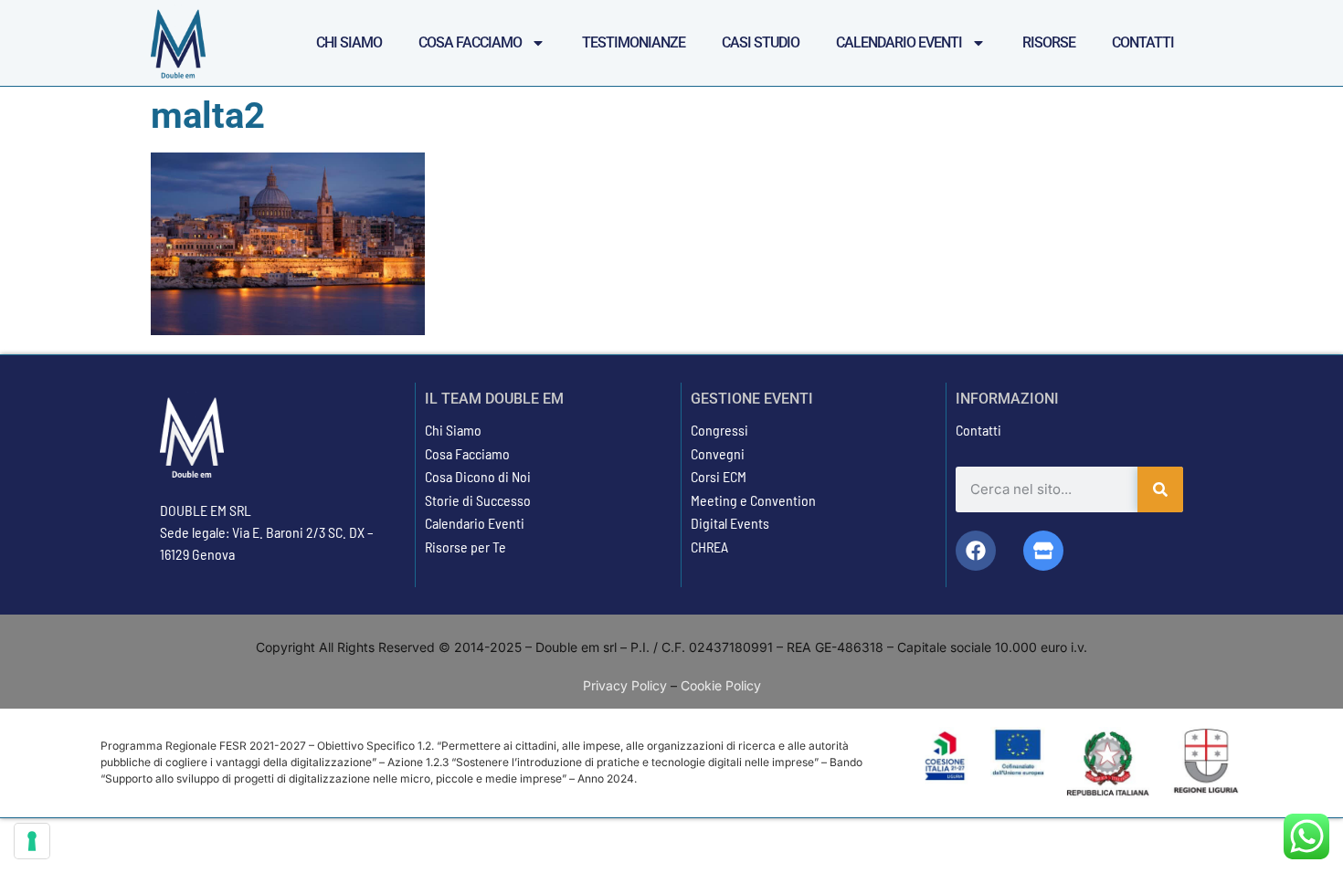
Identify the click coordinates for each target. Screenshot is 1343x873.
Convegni (718, 453)
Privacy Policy (625, 685)
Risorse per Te (465, 546)
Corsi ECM (718, 476)
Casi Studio (760, 42)
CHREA (709, 546)
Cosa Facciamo (470, 42)
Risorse (1048, 42)
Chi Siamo (349, 42)
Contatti (1143, 42)
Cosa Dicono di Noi (478, 476)
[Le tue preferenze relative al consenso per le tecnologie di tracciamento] (32, 841)
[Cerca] (1160, 489)
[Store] (1043, 551)
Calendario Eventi (899, 42)
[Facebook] (976, 551)
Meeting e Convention (753, 500)
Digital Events (730, 522)
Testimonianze (633, 42)
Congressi (719, 429)
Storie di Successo (478, 500)
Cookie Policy (721, 685)
